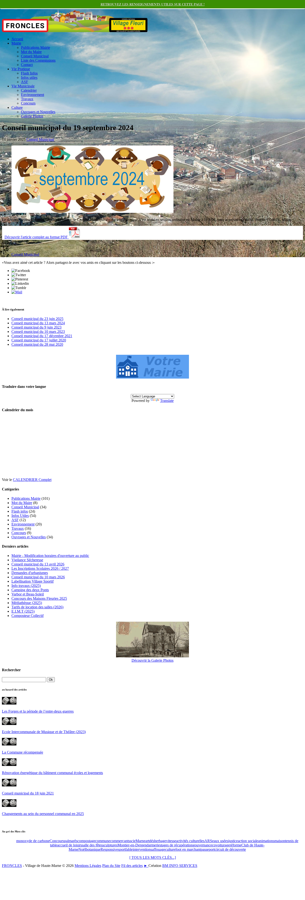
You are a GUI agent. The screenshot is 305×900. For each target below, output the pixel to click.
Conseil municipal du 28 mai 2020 (37, 344)
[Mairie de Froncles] (152, 377)
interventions (142, 849)
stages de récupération (176, 845)
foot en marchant (188, 849)
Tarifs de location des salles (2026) (37, 607)
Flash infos (19, 511)
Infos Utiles (20, 516)
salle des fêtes (92, 845)
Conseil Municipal (35, 56)
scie (133, 841)
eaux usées (220, 841)
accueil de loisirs (69, 845)
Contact (27, 65)
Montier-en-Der (129, 845)
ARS (208, 841)
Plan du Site (111, 866)
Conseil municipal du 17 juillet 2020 (38, 340)
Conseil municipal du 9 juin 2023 (36, 327)
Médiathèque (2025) (26, 603)
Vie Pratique (20, 69)
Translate (167, 401)
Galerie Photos (32, 116)
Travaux (27, 99)
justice (233, 841)
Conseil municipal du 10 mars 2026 (38, 577)
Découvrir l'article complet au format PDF (37, 237)
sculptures (109, 845)
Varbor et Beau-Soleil (27, 594)
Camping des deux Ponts (30, 590)
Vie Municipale (23, 86)
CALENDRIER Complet (32, 480)
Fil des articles (132, 866)
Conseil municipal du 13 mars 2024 (38, 323)
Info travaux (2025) (26, 586)
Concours (28, 103)
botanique (93, 849)
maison (279, 841)
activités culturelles (190, 841)
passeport (208, 849)
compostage (86, 841)
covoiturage (221, 845)
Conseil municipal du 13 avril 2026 (37, 564)
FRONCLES (12, 866)
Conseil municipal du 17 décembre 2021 (41, 336)
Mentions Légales (88, 866)
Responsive (109, 849)
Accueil (17, 39)
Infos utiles (29, 77)
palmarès (70, 841)
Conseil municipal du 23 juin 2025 (37, 319)
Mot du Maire (31, 52)
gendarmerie (150, 845)
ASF (24, 82)
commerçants (120, 841)
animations (266, 841)
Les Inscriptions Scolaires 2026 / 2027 (40, 568)
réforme (235, 845)
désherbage (157, 841)
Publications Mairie (35, 47)
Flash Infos (29, 73)
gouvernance (202, 845)
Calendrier (29, 90)
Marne (140, 841)
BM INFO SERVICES (179, 866)
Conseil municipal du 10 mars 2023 (38, 332)
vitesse (171, 841)
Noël (82, 849)
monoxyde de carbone (33, 841)
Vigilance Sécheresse (27, 560)
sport (121, 849)
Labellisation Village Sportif (32, 581)
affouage (158, 849)
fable (129, 849)
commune (102, 841)
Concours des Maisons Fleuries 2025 (39, 598)
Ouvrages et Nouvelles (38, 112)
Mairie (16, 43)
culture (170, 849)
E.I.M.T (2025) (23, 611)
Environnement (32, 95)
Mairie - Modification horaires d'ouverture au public (50, 556)
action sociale (248, 841)
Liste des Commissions (38, 60)
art (147, 841)
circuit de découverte (230, 849)
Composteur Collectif (27, 616)
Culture (17, 107)
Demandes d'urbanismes (29, 573)
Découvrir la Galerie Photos (152, 660)
